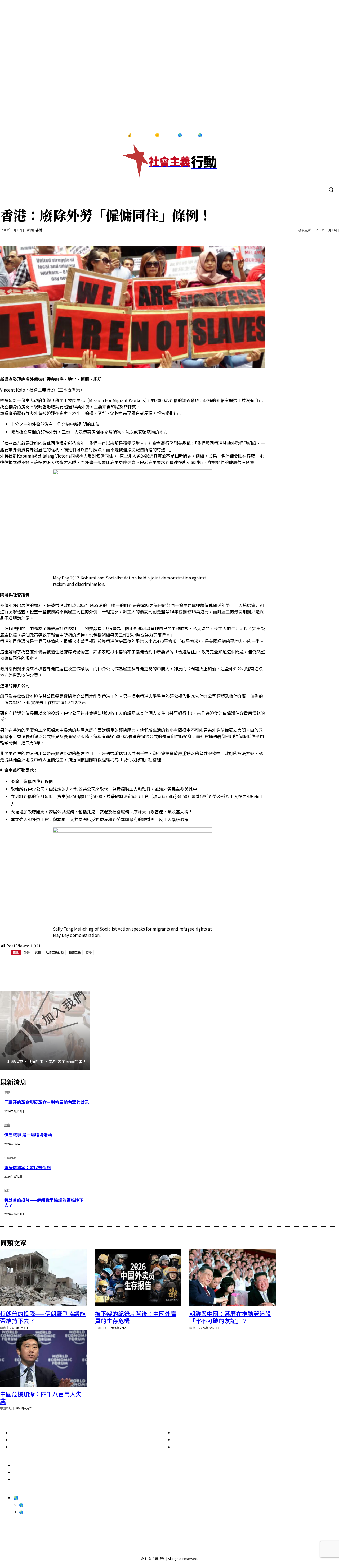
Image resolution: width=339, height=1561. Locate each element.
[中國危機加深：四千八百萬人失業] (43, 1358)
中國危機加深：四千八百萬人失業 (41, 1397)
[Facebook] (295, 135)
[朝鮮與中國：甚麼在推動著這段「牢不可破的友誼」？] (232, 1277)
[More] (142, 965)
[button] (331, 189)
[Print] (104, 965)
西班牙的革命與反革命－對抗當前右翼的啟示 (46, 1102)
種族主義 (75, 952)
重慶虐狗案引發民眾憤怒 (27, 1167)
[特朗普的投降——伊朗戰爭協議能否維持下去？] (43, 1277)
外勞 (27, 952)
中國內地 (10, 1158)
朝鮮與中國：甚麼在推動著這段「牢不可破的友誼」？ (230, 1316)
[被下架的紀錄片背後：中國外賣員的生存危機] (138, 1277)
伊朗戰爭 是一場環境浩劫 (28, 1134)
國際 (7, 1125)
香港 (38, 230)
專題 (7, 1092)
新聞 (30, 230)
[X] (328, 135)
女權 (38, 952)
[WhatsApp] (85, 965)
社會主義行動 (55, 952)
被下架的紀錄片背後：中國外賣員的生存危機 (135, 1316)
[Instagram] (306, 135)
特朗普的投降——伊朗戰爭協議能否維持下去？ (43, 1202)
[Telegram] (317, 135)
